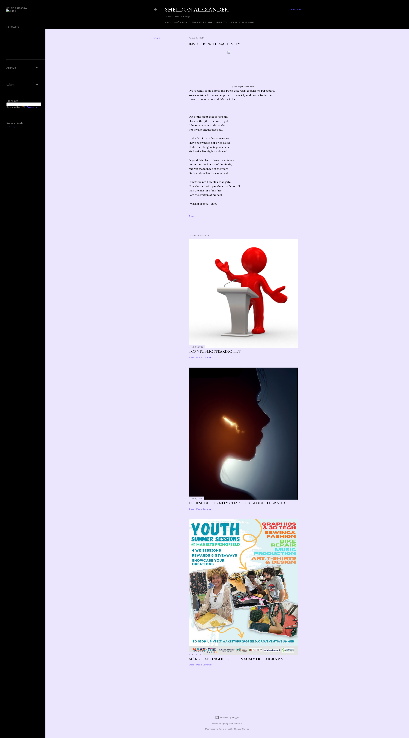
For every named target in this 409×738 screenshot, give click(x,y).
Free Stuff (199, 22)
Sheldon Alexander (197, 9)
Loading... (11, 126)
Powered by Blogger (229, 717)
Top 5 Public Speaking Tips (215, 351)
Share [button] (157, 38)
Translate (32, 107)
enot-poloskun (235, 723)
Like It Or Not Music (242, 22)
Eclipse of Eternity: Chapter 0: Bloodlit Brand (237, 503)
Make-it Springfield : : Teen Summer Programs (236, 658)
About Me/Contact (177, 22)
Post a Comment (204, 357)
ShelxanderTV (217, 22)
